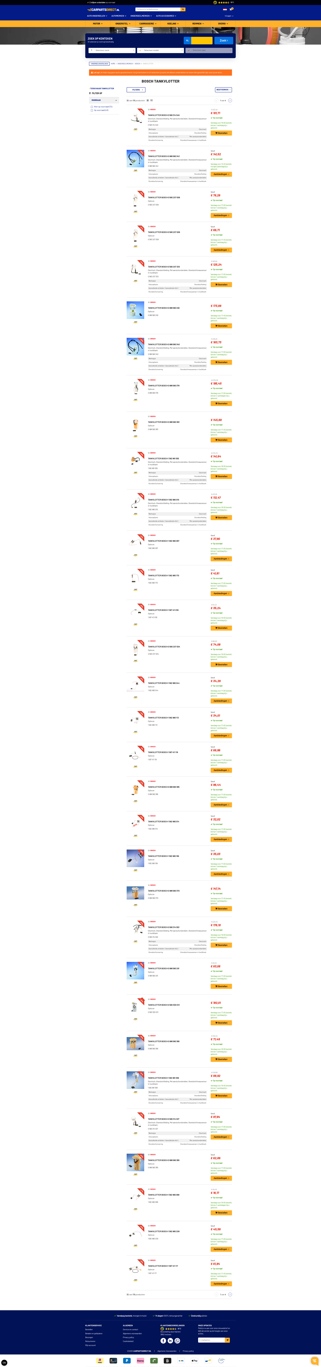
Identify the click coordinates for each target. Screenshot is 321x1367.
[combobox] (115, 50)
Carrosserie (146, 24)
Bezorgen (89, 1337)
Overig (222, 24)
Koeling (172, 24)
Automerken (117, 16)
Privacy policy (128, 1337)
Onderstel (121, 24)
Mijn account (90, 1345)
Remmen (197, 24)
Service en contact (130, 1330)
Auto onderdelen (96, 16)
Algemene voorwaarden (132, 1334)
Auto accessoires (165, 16)
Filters (136, 90)
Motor (97, 24)
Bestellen (89, 1330)
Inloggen (228, 16)
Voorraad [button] (96, 100)
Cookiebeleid (128, 1341)
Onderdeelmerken (140, 16)
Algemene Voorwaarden (166, 1351)
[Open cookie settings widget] (4, 1363)
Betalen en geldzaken (93, 1334)
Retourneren (90, 1341)
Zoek (223, 40)
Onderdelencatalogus (99, 64)
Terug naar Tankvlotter (102, 89)
